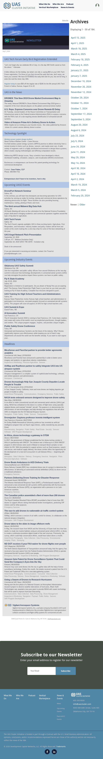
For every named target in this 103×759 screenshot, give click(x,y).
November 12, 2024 (81, 92)
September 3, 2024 (80, 119)
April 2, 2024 (77, 179)
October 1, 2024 (79, 108)
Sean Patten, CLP (18, 169)
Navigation (8, 414)
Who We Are (58, 4)
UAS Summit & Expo (14, 307)
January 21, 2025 (79, 70)
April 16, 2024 (78, 173)
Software (7, 432)
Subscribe (65, 20)
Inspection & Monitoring (13, 362)
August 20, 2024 (79, 124)
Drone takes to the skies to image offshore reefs (27, 524)
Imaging (7, 540)
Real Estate (40, 429)
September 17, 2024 (81, 113)
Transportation (42, 414)
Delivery (29, 456)
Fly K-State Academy (14, 279)
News (59, 703)
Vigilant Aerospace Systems (26, 605)
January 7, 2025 (79, 75)
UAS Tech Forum (12, 219)
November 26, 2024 (81, 86)
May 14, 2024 (78, 162)
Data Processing (43, 538)
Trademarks (61, 746)
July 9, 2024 (77, 141)
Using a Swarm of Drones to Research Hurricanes (28, 580)
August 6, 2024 (78, 130)
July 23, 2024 (77, 135)
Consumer (41, 574)
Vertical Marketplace (48, 7)
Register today (9, 84)
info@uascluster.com (54, 619)
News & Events (67, 7)
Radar (26, 414)
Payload (35, 596)
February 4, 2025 (79, 64)
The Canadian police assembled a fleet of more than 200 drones (34, 495)
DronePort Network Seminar (17, 191)
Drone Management (32, 576)
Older (82, 204)
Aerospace (8, 378)
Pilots (60, 456)
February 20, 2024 (80, 195)
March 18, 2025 (79, 48)
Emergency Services (45, 394)
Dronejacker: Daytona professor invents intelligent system (32, 418)
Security (49, 429)
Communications (30, 394)
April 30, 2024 (78, 168)
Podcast (69, 4)
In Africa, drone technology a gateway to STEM (26, 435)
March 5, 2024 (78, 190)
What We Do (44, 4)
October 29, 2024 (80, 97)
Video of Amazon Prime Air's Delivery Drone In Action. (30, 122)
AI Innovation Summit (14, 313)
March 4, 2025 (78, 54)
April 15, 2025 (78, 37)
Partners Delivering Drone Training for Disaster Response (31, 478)
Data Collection (18, 456)
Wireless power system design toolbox (18, 139)
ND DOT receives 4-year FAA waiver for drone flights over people (35, 544)
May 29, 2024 (78, 157)
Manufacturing (9, 429)
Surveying (20, 540)
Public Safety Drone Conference (19, 326)
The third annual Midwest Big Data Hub (22, 206)
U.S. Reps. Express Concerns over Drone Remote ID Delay (32, 109)
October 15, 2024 (80, 102)
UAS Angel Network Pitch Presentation (22, 235)
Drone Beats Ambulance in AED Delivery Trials (26, 462)
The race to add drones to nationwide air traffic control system (33, 511)
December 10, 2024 (81, 81)
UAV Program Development (22, 432)
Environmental (55, 538)
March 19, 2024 (79, 184)
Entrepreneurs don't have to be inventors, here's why (24, 179)
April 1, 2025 (77, 43)
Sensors (42, 362)
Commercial (17, 378)
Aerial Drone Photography (13, 394)
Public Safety (59, 394)
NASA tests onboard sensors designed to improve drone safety (34, 398)
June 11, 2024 (78, 151)
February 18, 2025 (80, 59)
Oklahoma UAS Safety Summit (18, 266)
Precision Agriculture (30, 362)
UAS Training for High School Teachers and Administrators (32, 294)
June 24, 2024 (78, 146)
